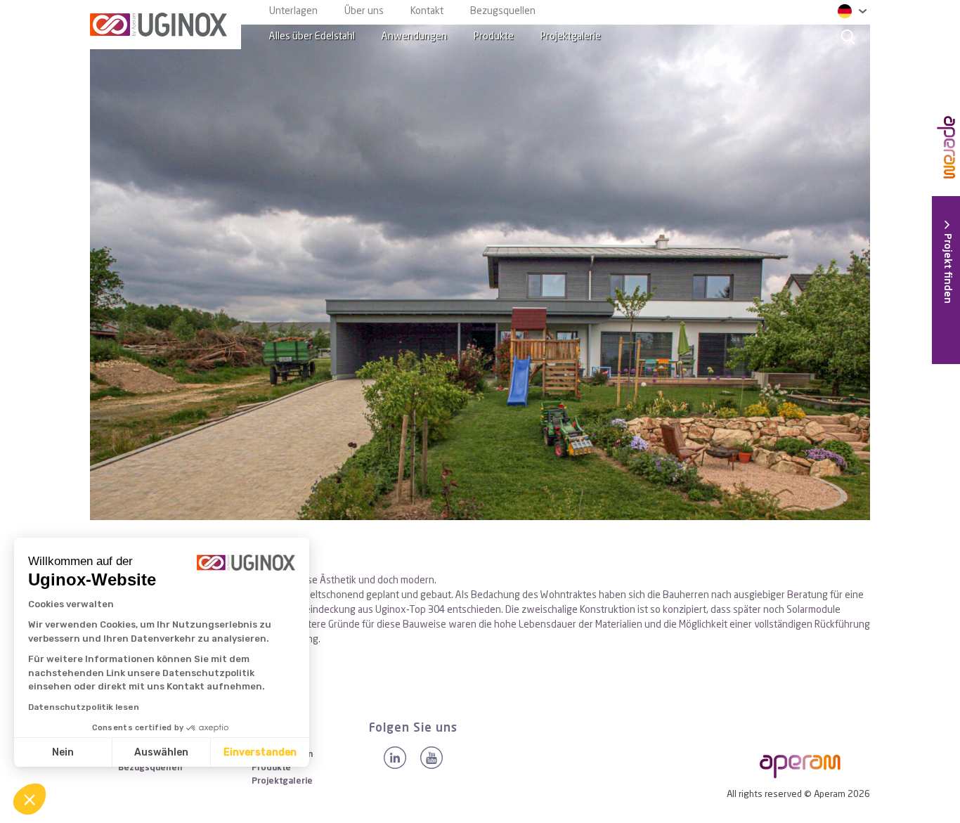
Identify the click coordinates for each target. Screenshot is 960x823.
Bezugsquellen (503, 11)
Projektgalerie (570, 36)
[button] (29, 799)
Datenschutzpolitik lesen (83, 707)
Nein (63, 752)
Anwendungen (414, 36)
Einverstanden (260, 752)
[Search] (848, 37)
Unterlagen (293, 11)
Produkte (494, 36)
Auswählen (161, 752)
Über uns (364, 11)
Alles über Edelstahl (312, 36)
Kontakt (426, 11)
